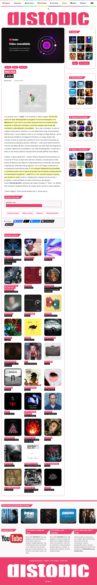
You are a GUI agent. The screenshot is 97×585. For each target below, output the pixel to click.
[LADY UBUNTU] (72, 156)
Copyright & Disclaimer (36, 560)
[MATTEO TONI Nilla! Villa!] (52, 247)
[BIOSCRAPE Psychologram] (13, 453)
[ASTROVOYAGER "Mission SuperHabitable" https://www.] (72, 39)
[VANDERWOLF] (89, 134)
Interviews (30, 3)
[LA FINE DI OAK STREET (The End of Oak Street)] (80, 84)
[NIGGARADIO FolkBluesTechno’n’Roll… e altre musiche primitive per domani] (52, 275)
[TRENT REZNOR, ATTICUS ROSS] (89, 156)
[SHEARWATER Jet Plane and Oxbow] (13, 427)
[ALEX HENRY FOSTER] (72, 134)
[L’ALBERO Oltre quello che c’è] (52, 303)
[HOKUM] (89, 84)
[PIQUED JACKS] (89, 172)
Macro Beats (28, 213)
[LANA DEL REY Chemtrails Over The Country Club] (32, 477)
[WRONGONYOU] (72, 128)
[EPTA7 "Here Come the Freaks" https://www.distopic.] (80, 39)
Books (74, 3)
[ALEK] (89, 122)
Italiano (15, 67)
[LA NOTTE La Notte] (13, 327)
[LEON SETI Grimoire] (52, 427)
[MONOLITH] (72, 84)
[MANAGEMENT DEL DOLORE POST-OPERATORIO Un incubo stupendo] (13, 275)
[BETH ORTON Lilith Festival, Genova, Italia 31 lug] (80, 48)
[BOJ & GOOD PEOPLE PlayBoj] (52, 453)
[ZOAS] (80, 164)
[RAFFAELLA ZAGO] (89, 128)
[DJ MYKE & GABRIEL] (72, 172)
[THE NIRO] (80, 128)
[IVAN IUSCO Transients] (13, 303)
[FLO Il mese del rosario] (32, 351)
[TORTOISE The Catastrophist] (52, 401)
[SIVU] (80, 172)
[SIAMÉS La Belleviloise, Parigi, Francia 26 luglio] (89, 48)
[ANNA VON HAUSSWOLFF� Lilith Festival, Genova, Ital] (72, 48)
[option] (9, 516)
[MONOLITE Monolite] (13, 377)
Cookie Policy (64, 560)
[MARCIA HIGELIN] (89, 164)
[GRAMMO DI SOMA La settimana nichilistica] (32, 453)
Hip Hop (7, 67)
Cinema (7, 3)
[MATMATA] (72, 164)
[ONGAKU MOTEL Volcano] (32, 377)
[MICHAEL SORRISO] (80, 134)
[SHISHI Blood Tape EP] (13, 401)
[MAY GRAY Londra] (52, 351)
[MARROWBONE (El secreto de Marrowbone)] (80, 92)
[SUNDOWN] (72, 92)
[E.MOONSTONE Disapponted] (52, 327)
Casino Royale (13, 213)
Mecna (40, 213)
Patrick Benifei (52, 213)
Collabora (47, 560)
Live (65, 3)
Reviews (18, 3)
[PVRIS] (80, 156)
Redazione (9, 80)
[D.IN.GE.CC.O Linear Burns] (32, 247)
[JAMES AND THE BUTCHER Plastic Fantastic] (32, 401)
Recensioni (23, 67)
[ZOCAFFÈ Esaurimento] (32, 275)
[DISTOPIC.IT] (48, 18)
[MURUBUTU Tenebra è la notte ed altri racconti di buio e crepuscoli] (13, 247)
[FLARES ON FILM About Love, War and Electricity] (13, 351)
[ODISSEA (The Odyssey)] (89, 101)
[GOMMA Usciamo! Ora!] (32, 327)
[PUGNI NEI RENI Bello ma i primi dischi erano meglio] (32, 427)
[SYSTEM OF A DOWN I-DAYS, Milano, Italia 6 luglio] (80, 56)
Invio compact (54, 560)
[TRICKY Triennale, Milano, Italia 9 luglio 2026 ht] (72, 56)
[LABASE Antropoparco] (52, 477)
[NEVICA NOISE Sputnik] (32, 303)
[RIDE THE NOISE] (72, 122)
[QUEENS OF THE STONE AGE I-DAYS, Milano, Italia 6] (89, 56)
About (83, 3)
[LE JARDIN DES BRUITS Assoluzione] (13, 477)
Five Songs (42, 3)
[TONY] (80, 101)
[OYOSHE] (80, 122)
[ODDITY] (72, 101)
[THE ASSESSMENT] (89, 92)
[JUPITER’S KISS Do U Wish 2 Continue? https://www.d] (89, 39)
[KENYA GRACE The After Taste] (52, 377)
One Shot (55, 3)
